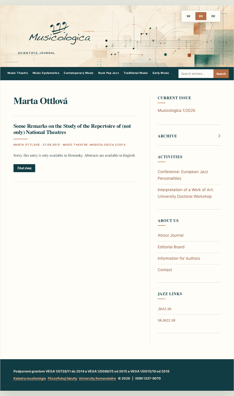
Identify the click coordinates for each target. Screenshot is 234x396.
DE (213, 16)
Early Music (161, 73)
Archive (167, 136)
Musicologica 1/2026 (176, 110)
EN (201, 16)
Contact (165, 270)
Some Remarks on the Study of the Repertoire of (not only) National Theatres (72, 129)
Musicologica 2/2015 (108, 144)
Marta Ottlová (26, 144)
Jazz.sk (164, 308)
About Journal (170, 235)
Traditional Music (136, 73)
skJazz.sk (167, 320)
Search (221, 73)
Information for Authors (179, 258)
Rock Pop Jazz (108, 73)
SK (188, 16)
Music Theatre (18, 73)
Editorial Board (171, 247)
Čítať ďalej (24, 168)
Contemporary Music (78, 73)
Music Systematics (46, 73)
